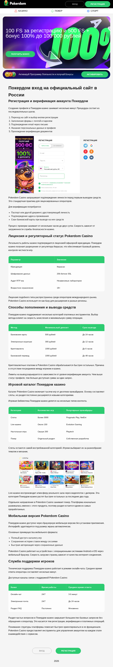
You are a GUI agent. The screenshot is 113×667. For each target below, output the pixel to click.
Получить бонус (20, 54)
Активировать (95, 74)
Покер (58, 11)
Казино (22, 11)
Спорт (94, 11)
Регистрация (98, 4)
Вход (75, 4)
